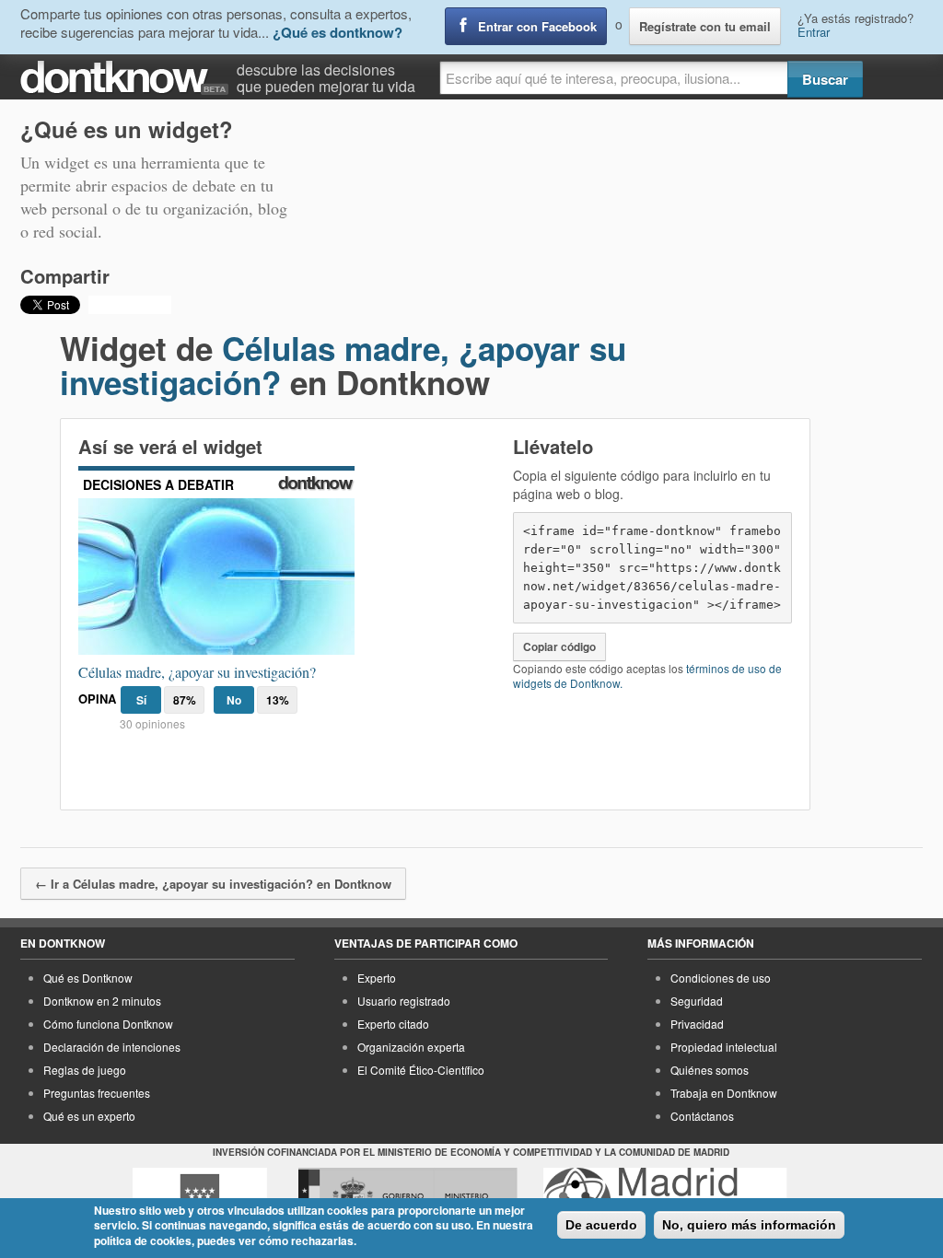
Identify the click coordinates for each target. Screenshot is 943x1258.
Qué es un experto (89, 1116)
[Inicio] (128, 78)
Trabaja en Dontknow (723, 1093)
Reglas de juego (84, 1069)
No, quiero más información (749, 1224)
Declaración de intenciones (111, 1046)
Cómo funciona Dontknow (108, 1023)
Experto (376, 977)
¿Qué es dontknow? (337, 32)
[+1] (129, 305)
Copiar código (559, 647)
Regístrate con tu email (705, 26)
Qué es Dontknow (88, 977)
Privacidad (697, 1023)
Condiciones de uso (720, 977)
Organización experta (411, 1046)
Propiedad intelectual (723, 1046)
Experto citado (393, 1023)
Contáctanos (702, 1116)
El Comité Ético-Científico (420, 1069)
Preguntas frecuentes (96, 1093)
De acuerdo (601, 1224)
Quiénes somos (709, 1069)
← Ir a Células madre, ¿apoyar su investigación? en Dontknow (213, 883)
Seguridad (696, 1000)
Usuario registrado (403, 1000)
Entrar (813, 32)
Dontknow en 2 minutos (102, 1000)
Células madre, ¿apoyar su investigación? (343, 365)
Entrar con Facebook (537, 26)
